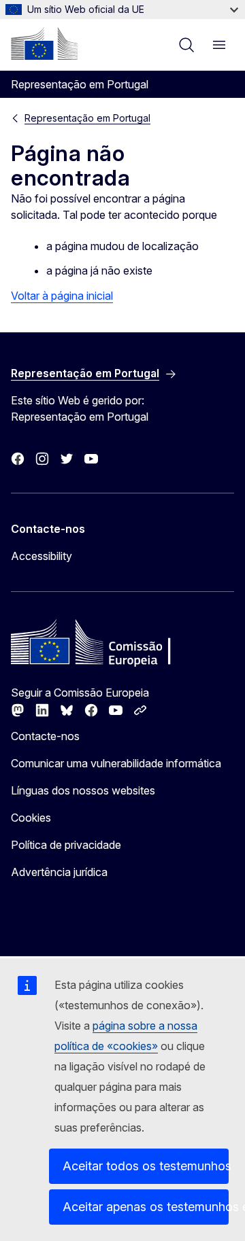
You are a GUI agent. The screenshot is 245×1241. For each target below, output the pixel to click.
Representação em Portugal (87, 118)
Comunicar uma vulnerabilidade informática (116, 763)
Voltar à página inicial (62, 295)
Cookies (31, 817)
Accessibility (41, 556)
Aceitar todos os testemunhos (146, 1166)
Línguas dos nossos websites (83, 790)
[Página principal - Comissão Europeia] (44, 43)
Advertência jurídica (59, 872)
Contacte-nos (45, 736)
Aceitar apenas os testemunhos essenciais (146, 1207)
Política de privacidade (66, 845)
